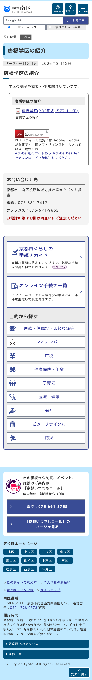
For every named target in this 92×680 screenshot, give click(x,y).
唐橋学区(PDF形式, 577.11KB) (50, 111)
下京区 (47, 560)
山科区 (29, 560)
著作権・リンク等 (20, 590)
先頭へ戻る (79, 674)
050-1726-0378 (23, 607)
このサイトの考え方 (22, 582)
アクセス (70, 11)
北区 (11, 551)
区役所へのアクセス (24, 643)
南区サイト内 (27, 27)
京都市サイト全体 (67, 27)
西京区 (29, 569)
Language (58, 11)
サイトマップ (50, 590)
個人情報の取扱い (57, 582)
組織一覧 (15, 654)
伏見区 (47, 569)
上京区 (29, 551)
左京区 (47, 551)
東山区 (11, 560)
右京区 (11, 569)
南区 (65, 560)
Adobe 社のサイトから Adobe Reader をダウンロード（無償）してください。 (47, 155)
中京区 (65, 551)
